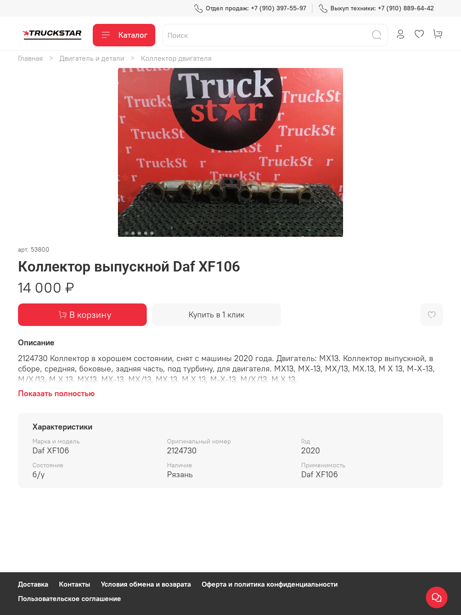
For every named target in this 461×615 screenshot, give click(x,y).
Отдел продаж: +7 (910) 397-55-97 (256, 8)
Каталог (133, 35)
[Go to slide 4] (146, 233)
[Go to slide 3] (139, 233)
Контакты (74, 583)
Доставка (33, 583)
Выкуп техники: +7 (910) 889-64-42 (382, 8)
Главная (30, 58)
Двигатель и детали (91, 58)
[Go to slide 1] (127, 233)
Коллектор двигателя (176, 58)
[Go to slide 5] (152, 233)
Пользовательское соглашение (69, 598)
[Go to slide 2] (133, 233)
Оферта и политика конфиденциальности (270, 583)
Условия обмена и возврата (146, 583)
